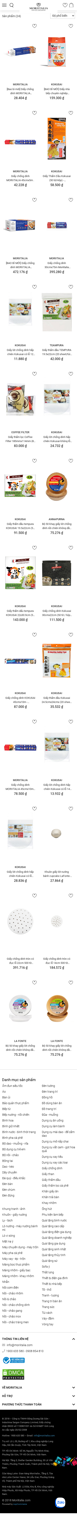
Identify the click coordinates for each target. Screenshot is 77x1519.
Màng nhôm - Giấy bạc (16, 1270)
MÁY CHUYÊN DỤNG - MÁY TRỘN (20, 1247)
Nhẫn (5, 1281)
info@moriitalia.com (19, 1345)
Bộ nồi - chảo (10, 1155)
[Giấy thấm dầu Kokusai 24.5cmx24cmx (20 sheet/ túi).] (57, 660)
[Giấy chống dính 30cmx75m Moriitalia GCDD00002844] (57, 226)
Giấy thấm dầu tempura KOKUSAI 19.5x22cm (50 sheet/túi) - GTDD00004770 (20, 525)
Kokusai (56, 84)
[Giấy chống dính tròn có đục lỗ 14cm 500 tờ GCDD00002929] (57, 921)
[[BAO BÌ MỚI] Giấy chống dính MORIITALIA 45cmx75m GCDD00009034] (20, 226)
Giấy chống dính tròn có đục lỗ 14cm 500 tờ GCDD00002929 (56, 960)
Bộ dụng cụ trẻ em (13, 1149)
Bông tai (7, 1160)
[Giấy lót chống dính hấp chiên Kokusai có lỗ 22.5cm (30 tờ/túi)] (20, 834)
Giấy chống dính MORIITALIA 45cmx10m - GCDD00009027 (20, 786)
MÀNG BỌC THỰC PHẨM (15, 1264)
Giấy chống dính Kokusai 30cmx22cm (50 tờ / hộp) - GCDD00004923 (56, 612)
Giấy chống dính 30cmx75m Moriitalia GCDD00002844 (57, 265)
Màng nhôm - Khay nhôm (18, 1276)
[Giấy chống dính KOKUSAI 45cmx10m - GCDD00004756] (20, 660)
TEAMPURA (57, 345)
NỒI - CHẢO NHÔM (12, 1293)
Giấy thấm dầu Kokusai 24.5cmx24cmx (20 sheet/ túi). (57, 699)
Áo (4, 1091)
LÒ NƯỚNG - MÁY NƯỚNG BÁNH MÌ (20, 1228)
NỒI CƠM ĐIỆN (10, 1287)
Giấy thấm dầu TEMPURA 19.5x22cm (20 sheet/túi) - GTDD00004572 (56, 351)
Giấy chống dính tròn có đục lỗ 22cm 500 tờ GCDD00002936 (20, 960)
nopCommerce (20, 1504)
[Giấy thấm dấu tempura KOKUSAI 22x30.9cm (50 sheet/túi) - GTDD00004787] (20, 573)
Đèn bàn (7, 1184)
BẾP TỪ (6, 1109)
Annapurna (57, 519)
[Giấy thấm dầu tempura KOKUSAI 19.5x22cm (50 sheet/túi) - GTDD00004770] (20, 486)
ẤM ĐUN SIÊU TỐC (12, 1085)
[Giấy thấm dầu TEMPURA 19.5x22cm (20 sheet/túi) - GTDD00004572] (57, 312)
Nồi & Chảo (9, 1299)
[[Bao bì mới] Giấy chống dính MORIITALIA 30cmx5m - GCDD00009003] (20, 52)
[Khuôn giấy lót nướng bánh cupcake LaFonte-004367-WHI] (57, 834)
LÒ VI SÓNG (8, 1235)
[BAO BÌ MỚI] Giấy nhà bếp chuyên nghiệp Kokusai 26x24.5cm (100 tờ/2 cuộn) (57, 91)
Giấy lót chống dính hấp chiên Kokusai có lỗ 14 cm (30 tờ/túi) (56, 786)
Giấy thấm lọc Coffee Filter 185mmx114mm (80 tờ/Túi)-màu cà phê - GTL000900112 (20, 438)
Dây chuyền (9, 1172)
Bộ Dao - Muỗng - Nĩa (15, 1143)
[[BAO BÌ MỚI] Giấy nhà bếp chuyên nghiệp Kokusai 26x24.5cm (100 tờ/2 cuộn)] (57, 52)
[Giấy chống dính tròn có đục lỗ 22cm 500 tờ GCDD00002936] (20, 921)
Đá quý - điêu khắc (13, 1178)
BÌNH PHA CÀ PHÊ (12, 1137)
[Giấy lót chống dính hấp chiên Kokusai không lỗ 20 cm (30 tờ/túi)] (57, 399)
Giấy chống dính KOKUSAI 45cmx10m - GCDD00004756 (20, 699)
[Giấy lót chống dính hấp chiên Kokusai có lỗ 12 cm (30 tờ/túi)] (20, 312)
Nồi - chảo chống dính (16, 1305)
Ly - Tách (7, 1220)
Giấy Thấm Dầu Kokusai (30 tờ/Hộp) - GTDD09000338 (57, 178)
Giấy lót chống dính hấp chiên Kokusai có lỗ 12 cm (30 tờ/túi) (20, 351)
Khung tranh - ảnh (13, 1209)
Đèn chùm (8, 1189)
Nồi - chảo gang (12, 1310)
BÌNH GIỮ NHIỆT (11, 1126)
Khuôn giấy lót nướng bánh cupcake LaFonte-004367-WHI (56, 873)
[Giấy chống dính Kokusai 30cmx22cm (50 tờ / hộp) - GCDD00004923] (57, 573)
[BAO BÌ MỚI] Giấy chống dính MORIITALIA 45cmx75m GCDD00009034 (20, 265)
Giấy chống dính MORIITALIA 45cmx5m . (20, 178)
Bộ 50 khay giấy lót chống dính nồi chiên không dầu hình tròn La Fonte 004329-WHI (20, 1047)
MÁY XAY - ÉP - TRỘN (13, 1258)
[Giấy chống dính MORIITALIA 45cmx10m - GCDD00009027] (20, 747)
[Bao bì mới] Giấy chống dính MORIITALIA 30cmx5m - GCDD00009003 (20, 91)
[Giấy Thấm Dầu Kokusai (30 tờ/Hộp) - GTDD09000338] (57, 139)
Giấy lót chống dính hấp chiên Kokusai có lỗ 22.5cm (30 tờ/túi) (20, 873)
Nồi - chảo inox (11, 1316)
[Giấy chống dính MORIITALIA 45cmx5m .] (20, 139)
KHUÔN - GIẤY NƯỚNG (14, 1214)
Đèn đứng (8, 1195)
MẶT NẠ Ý (7, 1241)
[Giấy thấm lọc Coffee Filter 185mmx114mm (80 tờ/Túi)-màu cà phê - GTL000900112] (20, 399)
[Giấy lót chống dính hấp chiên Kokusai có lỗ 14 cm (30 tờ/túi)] (57, 747)
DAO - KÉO (8, 1166)
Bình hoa (8, 1120)
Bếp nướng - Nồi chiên (15, 1114)
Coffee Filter (20, 432)
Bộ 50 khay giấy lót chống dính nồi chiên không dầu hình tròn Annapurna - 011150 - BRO (56, 525)
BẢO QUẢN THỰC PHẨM (15, 1103)
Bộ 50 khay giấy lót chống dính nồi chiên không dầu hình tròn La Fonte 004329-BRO (56, 1047)
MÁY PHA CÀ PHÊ (12, 1253)
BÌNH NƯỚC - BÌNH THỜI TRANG (19, 1132)
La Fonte (20, 1041)
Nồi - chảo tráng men (15, 1322)
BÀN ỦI (6, 1097)
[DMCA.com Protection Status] (13, 1374)
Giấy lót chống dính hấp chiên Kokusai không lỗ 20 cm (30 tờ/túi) (56, 438)
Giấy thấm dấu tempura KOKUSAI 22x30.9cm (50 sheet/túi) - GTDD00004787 (20, 612)
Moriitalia (20, 84)
